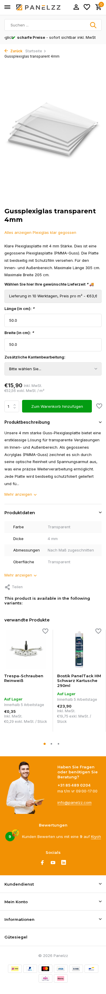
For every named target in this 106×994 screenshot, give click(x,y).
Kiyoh (96, 836)
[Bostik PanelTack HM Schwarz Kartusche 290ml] (79, 649)
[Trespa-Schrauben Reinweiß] (26, 649)
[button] (45, 743)
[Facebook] (42, 862)
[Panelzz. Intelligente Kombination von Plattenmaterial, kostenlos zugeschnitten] (38, 7)
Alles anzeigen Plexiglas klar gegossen (40, 232)
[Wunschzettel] (87, 7)
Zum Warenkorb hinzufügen (57, 406)
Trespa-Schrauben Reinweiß (23, 678)
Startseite (33, 51)
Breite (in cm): (19, 332)
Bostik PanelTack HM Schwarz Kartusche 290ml (79, 680)
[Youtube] (53, 862)
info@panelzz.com (74, 802)
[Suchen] (93, 25)
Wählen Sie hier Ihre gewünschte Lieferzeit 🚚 (49, 284)
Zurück (15, 51)
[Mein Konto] (76, 7)
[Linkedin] (63, 862)
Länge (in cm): (19, 308)
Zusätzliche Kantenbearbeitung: (34, 357)
